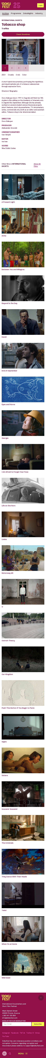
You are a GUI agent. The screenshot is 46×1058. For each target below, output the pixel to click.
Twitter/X (30, 1033)
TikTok (22, 1033)
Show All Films (37, 165)
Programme (16, 13)
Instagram (6, 1033)
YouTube (5, 1036)
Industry (39, 13)
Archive (5, 13)
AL (4, 1054)
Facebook (15, 1033)
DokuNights (28, 13)
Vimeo (37, 1033)
